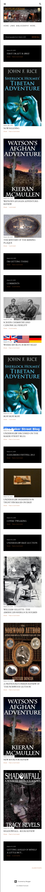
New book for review (16, 759)
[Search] (40, 3)
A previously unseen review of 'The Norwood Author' (21, 685)
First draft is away (18, 53)
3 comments (13, 328)
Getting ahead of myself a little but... (22, 851)
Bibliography (22, 26)
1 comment (12, 207)
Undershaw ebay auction (22, 542)
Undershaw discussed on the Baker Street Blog (20, 435)
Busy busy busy (11, 416)
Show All (36, 37)
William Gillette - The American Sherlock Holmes (20, 611)
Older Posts (37, 868)
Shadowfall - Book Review (19, 831)
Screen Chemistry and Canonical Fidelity (16, 324)
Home (6, 26)
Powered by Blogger (24, 881)
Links (12, 26)
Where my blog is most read (20, 344)
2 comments (16, 286)
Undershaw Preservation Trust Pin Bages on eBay (18, 501)
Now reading (11, 128)
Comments (13, 283)
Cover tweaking (17, 520)
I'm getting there (17, 261)
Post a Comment (17, 57)
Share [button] (8, 57)
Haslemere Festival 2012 (21, 454)
